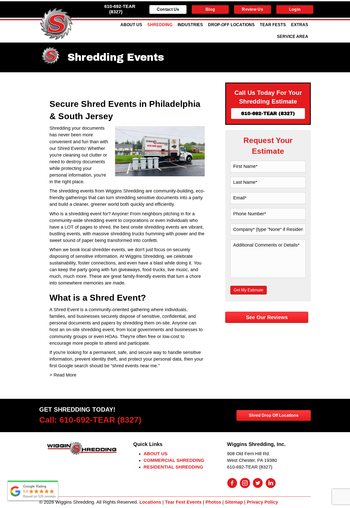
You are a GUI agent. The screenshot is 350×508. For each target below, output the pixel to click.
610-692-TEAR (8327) (119, 9)
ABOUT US (155, 453)
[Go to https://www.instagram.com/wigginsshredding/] (245, 483)
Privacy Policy (262, 502)
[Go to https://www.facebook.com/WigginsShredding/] (232, 483)
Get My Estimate (248, 290)
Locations (150, 502)
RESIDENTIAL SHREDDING (173, 467)
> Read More (62, 375)
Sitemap (234, 502)
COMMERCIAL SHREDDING (173, 460)
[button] (268, 113)
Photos (213, 502)
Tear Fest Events (183, 502)
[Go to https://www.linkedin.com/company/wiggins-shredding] (270, 483)
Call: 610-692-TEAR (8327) (90, 419)
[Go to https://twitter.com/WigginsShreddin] (258, 483)
